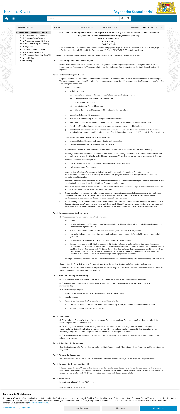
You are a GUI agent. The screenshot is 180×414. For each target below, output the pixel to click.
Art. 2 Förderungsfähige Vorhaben (32, 38)
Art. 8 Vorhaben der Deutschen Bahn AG (35, 55)
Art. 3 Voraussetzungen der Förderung (34, 41)
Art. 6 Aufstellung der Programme (32, 49)
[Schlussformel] (26, 61)
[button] (17, 32)
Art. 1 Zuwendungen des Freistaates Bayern (36, 35)
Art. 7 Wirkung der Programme (31, 52)
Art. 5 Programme (26, 47)
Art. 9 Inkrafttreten (27, 58)
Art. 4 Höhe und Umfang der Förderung (34, 44)
